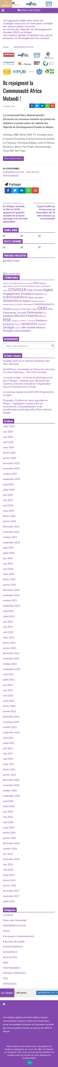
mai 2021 (8, 753)
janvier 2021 (9, 775)
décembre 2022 (11, 653)
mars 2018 (8, 875)
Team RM (8, 151)
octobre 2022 (10, 664)
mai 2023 (8, 627)
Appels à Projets (20, 286)
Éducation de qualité (14, 941)
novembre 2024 (11, 532)
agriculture (8, 286)
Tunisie (17, 328)
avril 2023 (8, 632)
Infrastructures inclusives (13, 304)
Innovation (28, 304)
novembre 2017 (11, 896)
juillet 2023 (9, 616)
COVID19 (17, 289)
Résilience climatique (27, 321)
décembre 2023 (11, 590)
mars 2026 (8, 447)
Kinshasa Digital (27, 143)
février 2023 (9, 643)
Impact (26, 300)
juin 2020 (8, 811)
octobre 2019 (10, 848)
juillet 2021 (9, 743)
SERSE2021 (29, 324)
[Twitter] (37, 106)
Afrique (43, 283)
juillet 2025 (9, 490)
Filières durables (35, 297)
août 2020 (8, 801)
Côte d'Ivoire (35, 290)
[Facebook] (32, 106)
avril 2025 (8, 505)
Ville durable (28, 327)
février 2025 (9, 516)
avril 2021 (8, 759)
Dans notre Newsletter (14, 920)
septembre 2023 (11, 606)
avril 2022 (8, 695)
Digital (48, 290)
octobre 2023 (10, 600)
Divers (6, 931)
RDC (44, 316)
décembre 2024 (11, 526)
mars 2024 (8, 574)
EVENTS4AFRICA (15, 297)
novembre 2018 (11, 859)
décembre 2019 (11, 843)
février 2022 (9, 706)
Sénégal (8, 327)
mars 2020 (8, 827)
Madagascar (16, 309)
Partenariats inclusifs (14, 312)
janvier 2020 (9, 838)
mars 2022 (8, 701)
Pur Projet (28, 147)
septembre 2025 (11, 479)
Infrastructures (37, 301)
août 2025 (8, 484)
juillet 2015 (9, 901)
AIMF (15, 134)
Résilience (15, 321)
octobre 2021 (10, 727)
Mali (24, 309)
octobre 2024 (10, 537)
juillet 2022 (9, 679)
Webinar (40, 327)
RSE (7, 320)
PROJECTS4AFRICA (28, 315)
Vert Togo (20, 151)
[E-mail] (52, 106)
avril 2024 (8, 569)
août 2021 (8, 738)
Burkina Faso (33, 286)
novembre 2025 (11, 468)
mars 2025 (8, 511)
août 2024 (8, 547)
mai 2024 (8, 563)
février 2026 (9, 453)
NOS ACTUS (32, 172)
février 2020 (9, 833)
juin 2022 (8, 685)
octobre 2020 (10, 790)
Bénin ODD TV (28, 134)
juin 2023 (8, 621)
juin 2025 (8, 495)
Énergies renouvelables (17, 330)
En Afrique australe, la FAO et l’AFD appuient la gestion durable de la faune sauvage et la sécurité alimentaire (15, 214)
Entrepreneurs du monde (40, 139)
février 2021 (9, 769)
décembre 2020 (11, 780)
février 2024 (9, 579)
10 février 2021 (9, 106)
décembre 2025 (11, 463)
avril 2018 (8, 870)
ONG (50, 309)
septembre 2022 (11, 669)
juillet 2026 (9, 426)
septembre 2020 (11, 796)
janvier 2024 (9, 584)
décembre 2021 (11, 716)
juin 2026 (8, 431)
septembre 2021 (11, 732)
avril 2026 (8, 442)
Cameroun (45, 286)
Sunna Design (43, 147)
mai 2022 (8, 690)
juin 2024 (8, 558)
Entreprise (37, 294)
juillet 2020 (9, 806)
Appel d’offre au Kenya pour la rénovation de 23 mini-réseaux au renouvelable (45, 212)
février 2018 (9, 880)
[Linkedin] (42, 106)
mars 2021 (8, 764)
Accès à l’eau (28, 283)
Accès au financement (12, 283)
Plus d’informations (13, 158)
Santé (17, 324)
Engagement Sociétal (17, 293)
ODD (42, 308)
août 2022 (8, 674)
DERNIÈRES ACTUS (13, 172)
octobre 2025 (10, 474)
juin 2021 (8, 748)
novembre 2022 (11, 658)
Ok (29, 1062)
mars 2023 (8, 637)
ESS (45, 294)
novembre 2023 (11, 595)
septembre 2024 (11, 542)
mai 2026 (8, 437)
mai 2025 (8, 500)
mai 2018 (8, 864)
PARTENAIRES (11, 175)
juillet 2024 (9, 553)
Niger (34, 309)
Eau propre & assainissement (18, 936)
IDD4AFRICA (12, 301)
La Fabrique (10, 143)
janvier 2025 (9, 521)
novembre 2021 (11, 722)
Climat (5, 290)
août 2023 (8, 611)
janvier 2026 (9, 458)
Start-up (42, 324)
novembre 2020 (11, 785)
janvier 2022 (9, 711)
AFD (36, 283)
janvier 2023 (9, 648)
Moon (18, 147)
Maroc (29, 309)
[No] (54, 1054)
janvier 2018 (9, 885)
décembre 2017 (11, 891)
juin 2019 (8, 854)
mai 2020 (8, 817)
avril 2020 (8, 822)
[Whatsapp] (47, 106)
